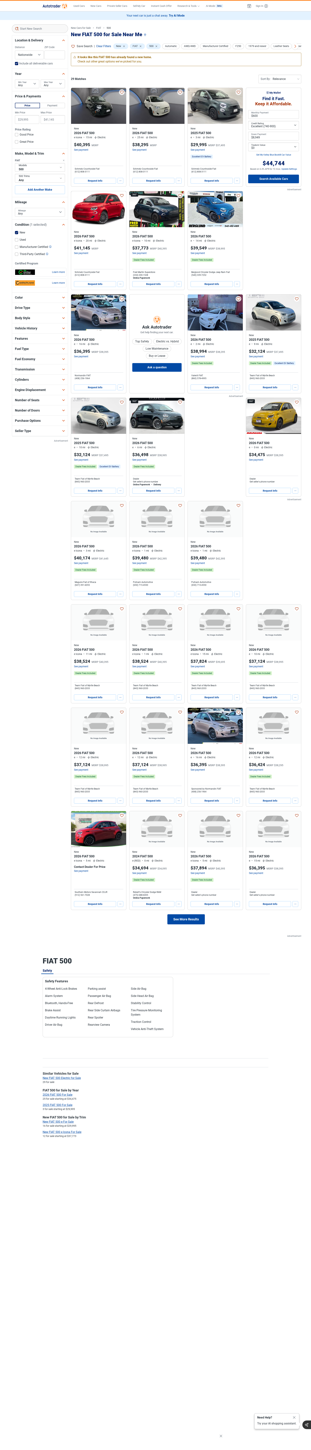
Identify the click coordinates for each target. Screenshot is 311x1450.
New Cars (96, 6)
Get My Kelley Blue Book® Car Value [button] (273, 155)
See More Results (186, 919)
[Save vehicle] (122, 92)
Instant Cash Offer (161, 6)
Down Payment (258, 134)
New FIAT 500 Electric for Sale (62, 1078)
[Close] (294, 1417)
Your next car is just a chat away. (156, 15)
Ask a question (157, 367)
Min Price (20, 112)
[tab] (47, 970)
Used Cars (79, 6)
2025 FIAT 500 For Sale (57, 1105)
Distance (20, 47)
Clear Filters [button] (103, 46)
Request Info (95, 180)
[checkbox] (24, 135)
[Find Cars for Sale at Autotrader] (55, 6)
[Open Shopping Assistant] (306, 1424)
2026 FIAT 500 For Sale (57, 1094)
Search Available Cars (273, 179)
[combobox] (40, 28)
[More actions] (120, 181)
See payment (81, 149)
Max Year (48, 82)
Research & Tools (187, 6)
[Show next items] (295, 46)
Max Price (46, 112)
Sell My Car (139, 6)
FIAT (98, 27)
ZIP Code (49, 47)
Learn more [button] (58, 272)
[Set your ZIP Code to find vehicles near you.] (145, 35)
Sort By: (266, 79)
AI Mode (214, 6)
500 (109, 27)
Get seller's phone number (145, 481)
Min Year (22, 82)
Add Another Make (40, 189)
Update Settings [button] (289, 169)
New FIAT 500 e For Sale (58, 1121)
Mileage (22, 211)
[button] (249, 6)
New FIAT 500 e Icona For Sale (62, 1132)
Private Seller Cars (117, 6)
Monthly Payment (260, 113)
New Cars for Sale (81, 27)
